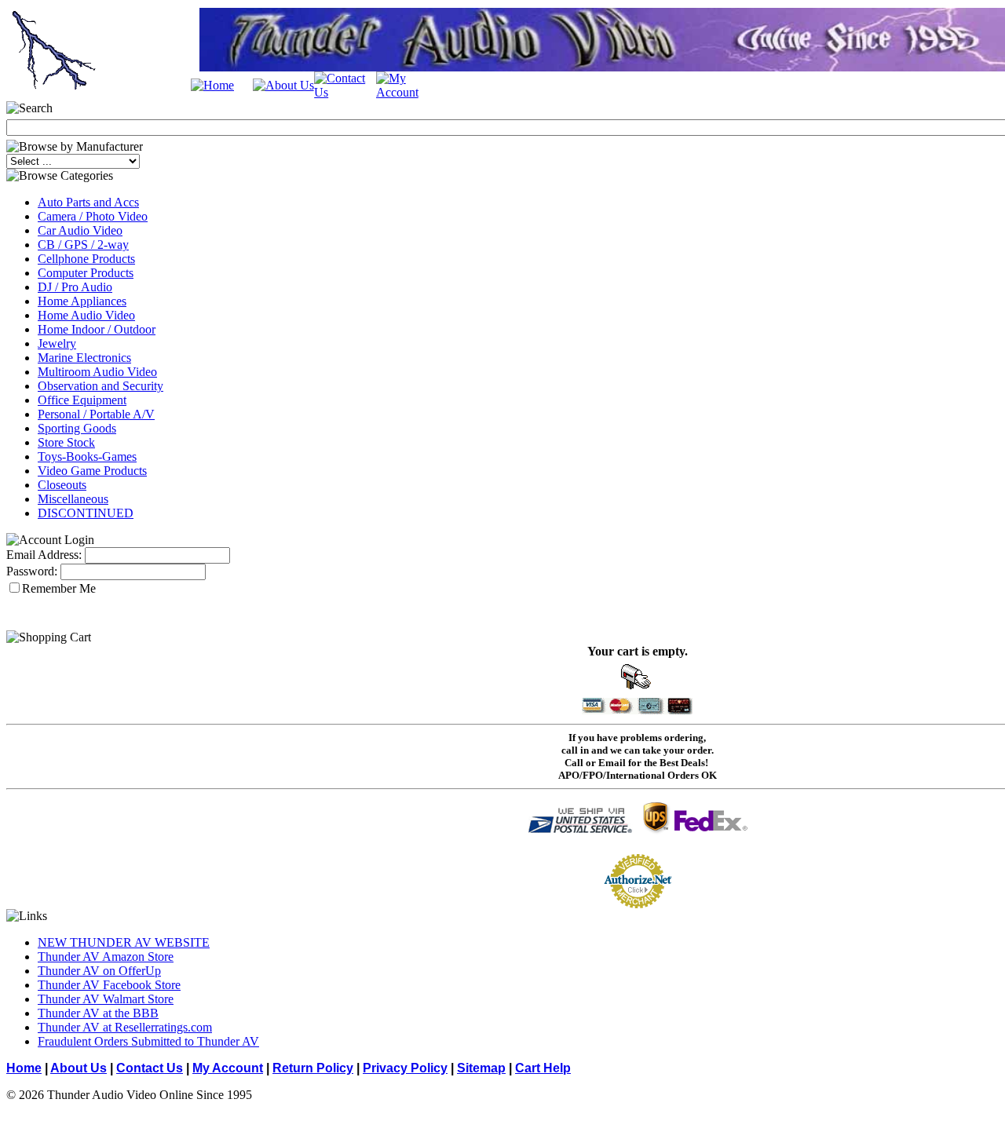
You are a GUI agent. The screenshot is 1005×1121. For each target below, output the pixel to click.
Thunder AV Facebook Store (109, 984)
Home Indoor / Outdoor (96, 329)
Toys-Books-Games (87, 456)
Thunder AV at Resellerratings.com (125, 1027)
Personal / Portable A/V (96, 414)
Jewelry (57, 343)
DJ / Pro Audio (75, 287)
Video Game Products (92, 470)
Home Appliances (82, 301)
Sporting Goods (77, 428)
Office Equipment (82, 400)
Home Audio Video (86, 315)
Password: (31, 571)
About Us (78, 1068)
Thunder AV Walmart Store (106, 999)
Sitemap (481, 1068)
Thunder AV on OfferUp (99, 970)
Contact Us (149, 1068)
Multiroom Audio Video (97, 371)
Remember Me (59, 588)
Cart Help (543, 1068)
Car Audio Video (80, 230)
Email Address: (44, 554)
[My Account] (407, 92)
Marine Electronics (84, 357)
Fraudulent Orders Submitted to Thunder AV (148, 1041)
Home (24, 1068)
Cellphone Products (86, 258)
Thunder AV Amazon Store (106, 956)
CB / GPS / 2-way (83, 244)
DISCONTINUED (85, 513)
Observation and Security (100, 386)
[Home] (212, 85)
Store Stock (66, 442)
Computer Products (85, 272)
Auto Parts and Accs (88, 202)
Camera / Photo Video (93, 216)
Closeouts (62, 484)
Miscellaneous (73, 499)
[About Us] (283, 85)
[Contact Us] (345, 92)
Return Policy (312, 1068)
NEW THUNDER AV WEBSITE (124, 942)
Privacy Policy (405, 1068)
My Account (227, 1068)
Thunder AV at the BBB (98, 1013)
